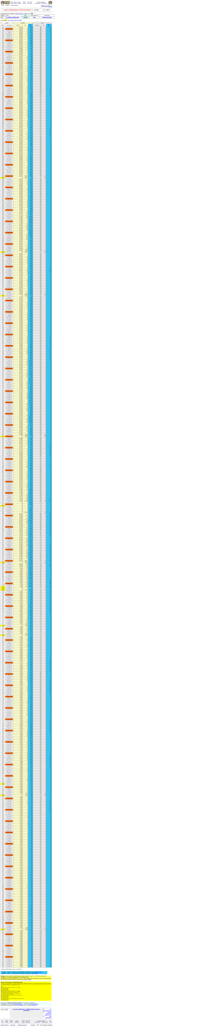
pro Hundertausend (38, 972)
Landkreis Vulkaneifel (12, 17)
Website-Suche (44, 6)
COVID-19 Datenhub (33, 1004)
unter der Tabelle (27, 979)
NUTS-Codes (18, 13)
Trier (34, 17)
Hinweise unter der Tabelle (16, 20)
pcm (30, 25)
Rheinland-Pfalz (47, 17)
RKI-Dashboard (20, 1005)
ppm (49, 25)
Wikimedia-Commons (17, 1004)
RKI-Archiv (34, 1005)
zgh (7, 1009)
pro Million (35, 973)
